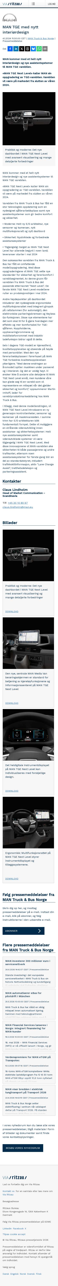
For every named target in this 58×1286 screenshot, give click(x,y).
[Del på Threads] (27, 49)
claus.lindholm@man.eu (18, 507)
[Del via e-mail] (45, 49)
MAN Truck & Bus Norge (41, 38)
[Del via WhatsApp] (39, 49)
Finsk (38, 1274)
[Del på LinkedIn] (16, 49)
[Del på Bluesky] (33, 49)
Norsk (23, 1274)
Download (11, 611)
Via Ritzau (8, 1194)
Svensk (31, 1274)
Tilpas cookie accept (14, 1234)
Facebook (18, 1228)
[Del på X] (21, 49)
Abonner (11, 930)
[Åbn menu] (34, 3)
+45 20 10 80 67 (18, 502)
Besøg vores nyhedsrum (23, 1147)
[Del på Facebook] (10, 49)
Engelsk (14, 1274)
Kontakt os (9, 1191)
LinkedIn (7, 1228)
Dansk (6, 1274)
